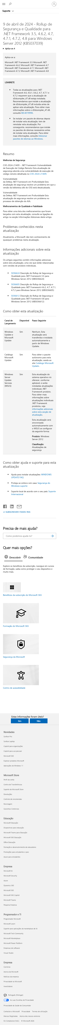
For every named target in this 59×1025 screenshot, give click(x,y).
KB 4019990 (27, 112)
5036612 (15, 295)
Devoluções (8, 794)
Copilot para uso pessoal (13, 751)
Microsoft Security (10, 876)
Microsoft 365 (9, 756)
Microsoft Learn (9, 924)
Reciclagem (8, 804)
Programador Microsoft (12, 919)
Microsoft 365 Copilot (12, 895)
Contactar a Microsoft (12, 1011)
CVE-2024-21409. (38, 173)
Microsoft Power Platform (13, 943)
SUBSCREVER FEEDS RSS (18, 512)
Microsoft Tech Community (13, 933)
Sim (19, 721)
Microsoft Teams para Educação (15, 832)
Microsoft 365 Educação (12, 837)
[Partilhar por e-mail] (18, 506)
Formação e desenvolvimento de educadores (20, 847)
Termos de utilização (39, 1011)
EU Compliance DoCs (11, 1021)
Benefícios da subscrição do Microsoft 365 (22, 595)
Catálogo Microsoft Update (43, 364)
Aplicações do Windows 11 (13, 765)
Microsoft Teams (10, 900)
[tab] (13, 557)
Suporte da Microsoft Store (13, 789)
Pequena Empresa (10, 905)
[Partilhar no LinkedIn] (10, 506)
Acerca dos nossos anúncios (30, 1016)
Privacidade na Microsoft (13, 981)
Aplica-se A (10, 48)
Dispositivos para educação (14, 828)
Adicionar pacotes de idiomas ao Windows (30, 137)
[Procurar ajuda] (10, 4)
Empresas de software (12, 948)
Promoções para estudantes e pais (16, 852)
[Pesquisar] (52, 536)
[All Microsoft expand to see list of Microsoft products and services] (3, 4)
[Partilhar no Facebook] (5, 506)
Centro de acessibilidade (14, 687)
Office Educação (9, 842)
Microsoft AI (8, 871)
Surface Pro (8, 736)
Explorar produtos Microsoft (14, 761)
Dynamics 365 (9, 885)
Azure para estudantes (12, 857)
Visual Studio (8, 953)
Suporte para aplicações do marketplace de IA (20, 928)
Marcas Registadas (11, 1016)
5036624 (15, 273)
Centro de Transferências (13, 784)
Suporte (6, 10)
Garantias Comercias (11, 809)
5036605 (15, 284)
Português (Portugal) (15, 995)
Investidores (8, 986)
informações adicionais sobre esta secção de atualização (42, 411)
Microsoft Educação (11, 823)
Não (39, 721)
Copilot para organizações (13, 746)
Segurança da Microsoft (14, 656)
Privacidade (26, 1011)
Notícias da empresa (11, 976)
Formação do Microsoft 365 (16, 626)
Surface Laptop (9, 741)
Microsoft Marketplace (12, 938)
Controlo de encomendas (13, 799)
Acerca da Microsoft (11, 972)
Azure (6, 880)
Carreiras (7, 967)
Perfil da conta (9, 779)
